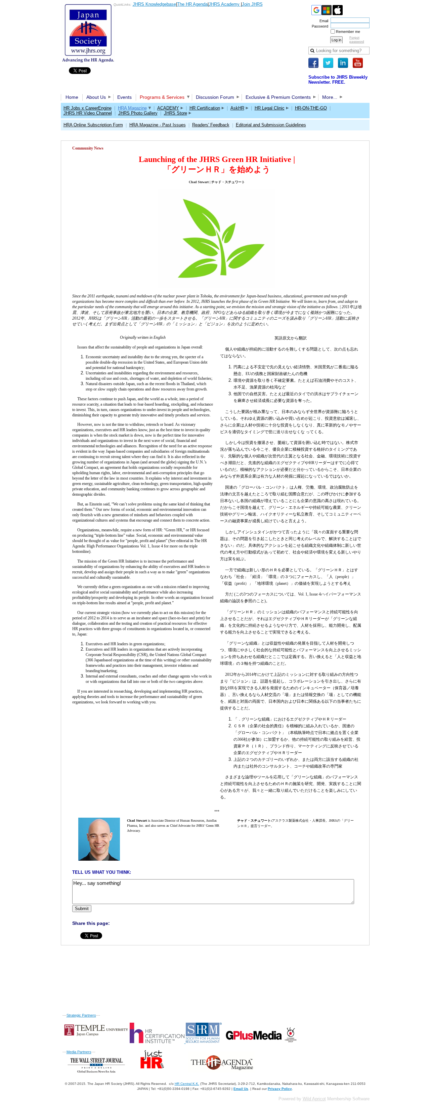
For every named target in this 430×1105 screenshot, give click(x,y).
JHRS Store (175, 113)
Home (72, 97)
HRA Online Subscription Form (93, 124)
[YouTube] (358, 63)
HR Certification (204, 108)
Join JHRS (252, 4)
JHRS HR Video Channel (87, 113)
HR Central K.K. (187, 1084)
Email (322, 21)
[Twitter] (328, 63)
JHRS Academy (225, 4)
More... (329, 97)
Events (124, 97)
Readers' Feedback (210, 124)
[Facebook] (313, 63)
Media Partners (79, 1052)
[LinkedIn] (343, 63)
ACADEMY (168, 108)
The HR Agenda (192, 4)
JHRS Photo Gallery (138, 113)
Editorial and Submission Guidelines (271, 124)
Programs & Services (162, 97)
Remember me (348, 32)
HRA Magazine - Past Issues (157, 124)
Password (318, 26)
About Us (96, 97)
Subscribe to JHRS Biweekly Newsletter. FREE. (338, 80)
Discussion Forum (215, 97)
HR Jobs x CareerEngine (87, 108)
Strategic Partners (81, 1015)
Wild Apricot (314, 1098)
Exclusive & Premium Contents (278, 97)
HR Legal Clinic (270, 108)
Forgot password (356, 39)
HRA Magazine (132, 108)
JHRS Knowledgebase (154, 4)
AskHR (237, 108)
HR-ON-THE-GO (311, 108)
